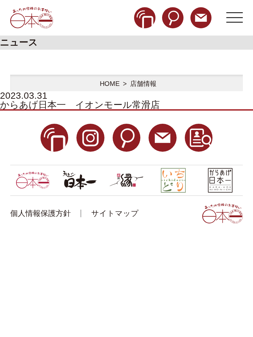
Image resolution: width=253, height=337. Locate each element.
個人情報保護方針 (40, 213)
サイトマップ (115, 213)
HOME (110, 83)
